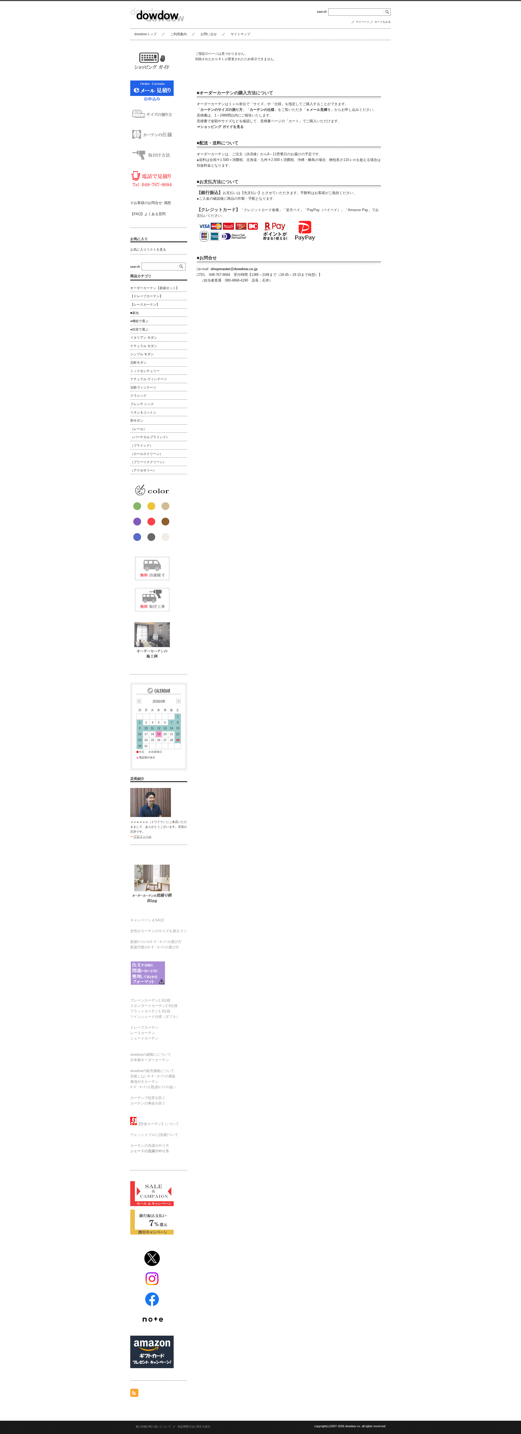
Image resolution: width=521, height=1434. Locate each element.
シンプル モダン (142, 354)
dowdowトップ (145, 34)
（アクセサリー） (143, 470)
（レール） (138, 429)
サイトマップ (240, 34)
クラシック (138, 396)
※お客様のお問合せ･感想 (150, 203)
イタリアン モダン (143, 338)
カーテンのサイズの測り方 (221, 110)
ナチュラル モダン (143, 346)
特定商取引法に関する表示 (194, 1426)
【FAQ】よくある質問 (148, 214)
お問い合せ (209, 34)
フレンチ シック (142, 404)
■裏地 (134, 313)
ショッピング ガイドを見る (222, 127)
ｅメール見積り (318, 110)
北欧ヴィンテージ (143, 387)
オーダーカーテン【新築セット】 (154, 288)
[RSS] (134, 1394)
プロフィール (142, 836)
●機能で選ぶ (139, 321)
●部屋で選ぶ (139, 329)
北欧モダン (138, 362)
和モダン (136, 420)
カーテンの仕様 (262, 110)
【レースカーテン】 (145, 304)
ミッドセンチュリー (145, 371)
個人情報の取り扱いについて (153, 1426)
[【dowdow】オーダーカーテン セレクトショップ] (157, 24)
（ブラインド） (141, 445)
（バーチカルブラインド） (149, 437)
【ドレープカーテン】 (146, 296)
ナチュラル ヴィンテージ (148, 379)
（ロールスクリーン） (146, 454)
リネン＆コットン (143, 412)
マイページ (362, 21)
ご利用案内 (178, 34)
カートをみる (382, 21)
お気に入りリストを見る (148, 249)
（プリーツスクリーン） (148, 462)
